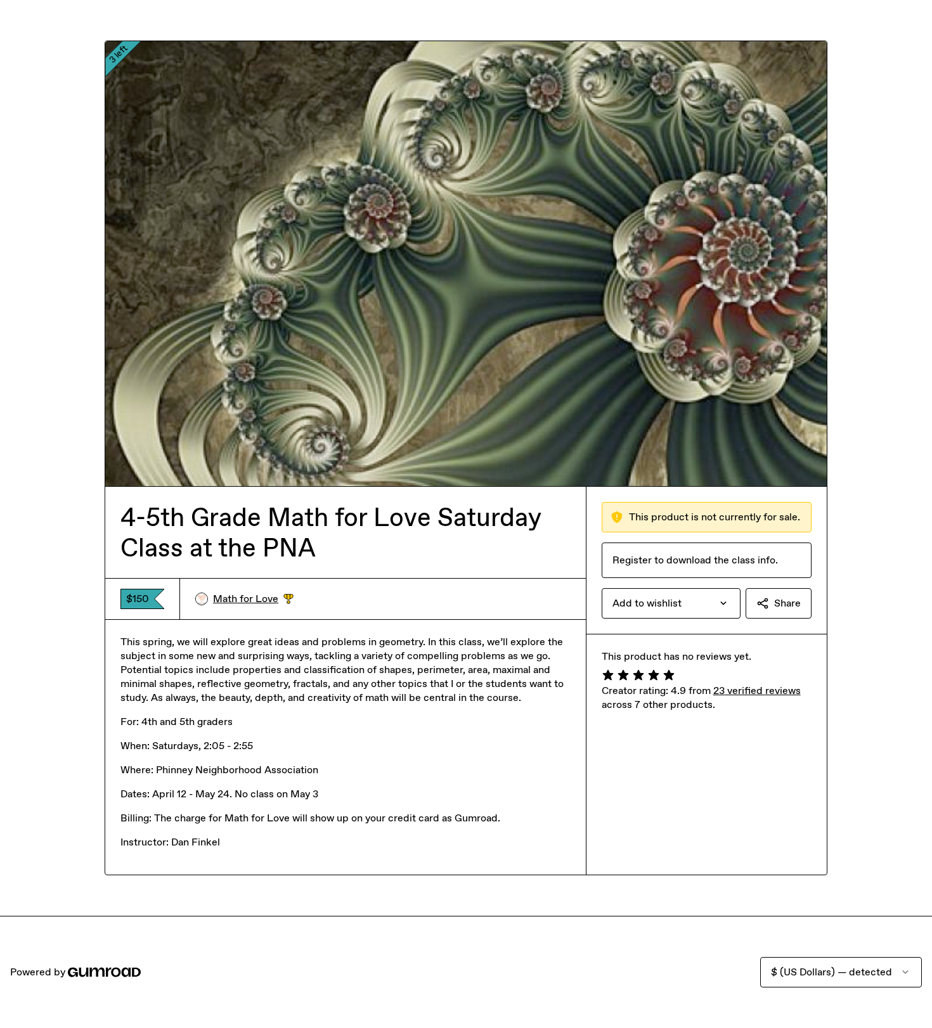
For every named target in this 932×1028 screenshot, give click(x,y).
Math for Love (253, 599)
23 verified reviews (757, 690)
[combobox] (671, 603)
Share (787, 603)
